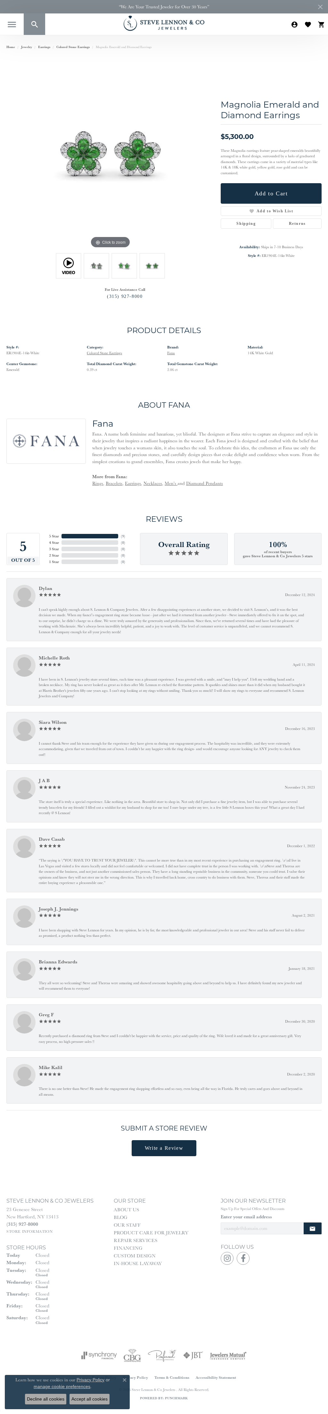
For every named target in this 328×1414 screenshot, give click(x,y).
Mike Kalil (50, 1067)
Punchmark (176, 1398)
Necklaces (153, 483)
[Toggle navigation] (11, 24)
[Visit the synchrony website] (99, 1355)
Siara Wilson (53, 722)
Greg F (46, 1014)
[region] (110, 154)
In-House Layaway (138, 1263)
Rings (97, 483)
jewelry (26, 47)
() (123, 536)
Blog (120, 1217)
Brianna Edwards (58, 961)
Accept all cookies (89, 1399)
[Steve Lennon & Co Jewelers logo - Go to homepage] (164, 23)
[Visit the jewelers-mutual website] (228, 1355)
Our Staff (127, 1225)
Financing (128, 1248)
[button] (34, 24)
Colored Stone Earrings (73, 47)
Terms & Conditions (171, 1377)
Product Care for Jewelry (151, 1233)
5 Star (54, 536)
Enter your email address (246, 1217)
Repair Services (135, 1240)
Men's (171, 483)
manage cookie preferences (62, 1386)
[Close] (320, 7)
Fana (171, 352)
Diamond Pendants (204, 483)
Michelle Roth (54, 657)
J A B (44, 780)
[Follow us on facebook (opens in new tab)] (243, 1258)
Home (10, 47)
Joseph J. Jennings (58, 908)
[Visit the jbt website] (193, 1355)
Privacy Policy (135, 1377)
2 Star (54, 555)
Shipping (246, 223)
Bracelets (114, 483)
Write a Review (164, 1148)
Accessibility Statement (216, 1377)
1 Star (54, 561)
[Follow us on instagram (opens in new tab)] (227, 1258)
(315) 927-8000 (125, 296)
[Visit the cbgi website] (132, 1355)
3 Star (54, 549)
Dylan (45, 588)
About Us (126, 1209)
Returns (297, 223)
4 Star (54, 542)
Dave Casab (52, 839)
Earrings (44, 47)
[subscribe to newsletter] (313, 1228)
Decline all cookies (45, 1399)
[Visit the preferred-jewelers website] (162, 1355)
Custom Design (135, 1256)
